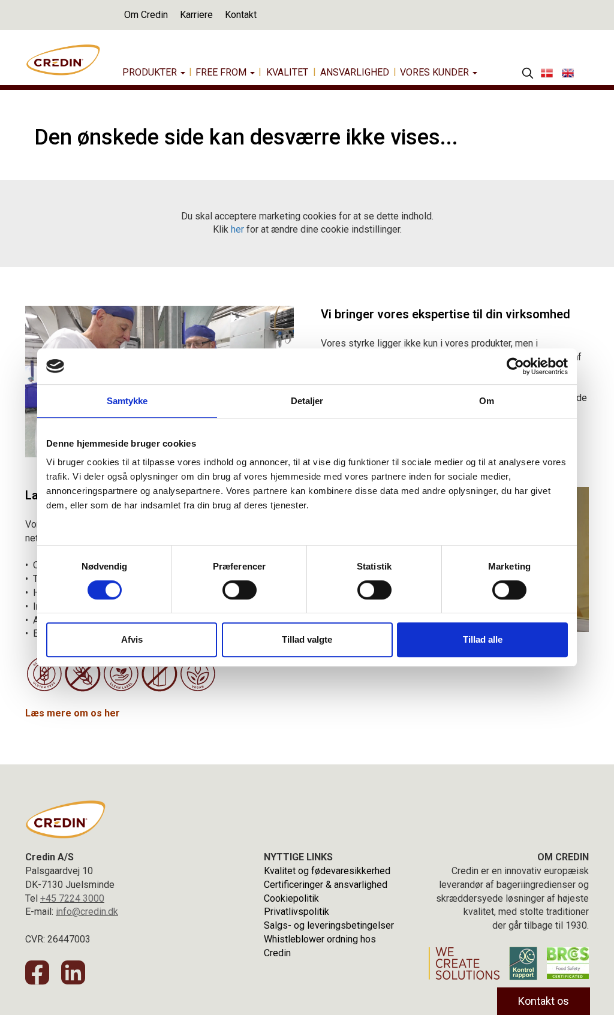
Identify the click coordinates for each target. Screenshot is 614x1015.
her (237, 229)
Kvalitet (287, 72)
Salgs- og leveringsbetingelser (329, 925)
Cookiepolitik (291, 898)
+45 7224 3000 (72, 898)
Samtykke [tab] (127, 401)
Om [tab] (486, 401)
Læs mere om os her (72, 713)
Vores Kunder (435, 72)
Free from (222, 72)
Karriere (196, 14)
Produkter (150, 72)
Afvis (132, 639)
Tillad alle (482, 639)
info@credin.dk (87, 911)
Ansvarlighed (354, 72)
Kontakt (241, 14)
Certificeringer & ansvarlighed (325, 884)
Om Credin (146, 14)
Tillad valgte (307, 639)
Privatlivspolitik (296, 911)
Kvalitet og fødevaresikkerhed (327, 871)
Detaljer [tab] (307, 401)
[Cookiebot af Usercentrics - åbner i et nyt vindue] (515, 366)
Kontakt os (543, 1001)
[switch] (239, 590)
